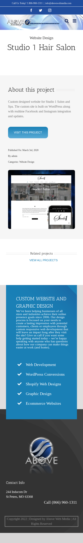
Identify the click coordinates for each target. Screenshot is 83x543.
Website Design (41, 38)
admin (14, 156)
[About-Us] (41, 431)
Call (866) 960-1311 (60, 502)
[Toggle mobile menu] (75, 21)
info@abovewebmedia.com (58, 3)
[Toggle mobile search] (67, 21)
